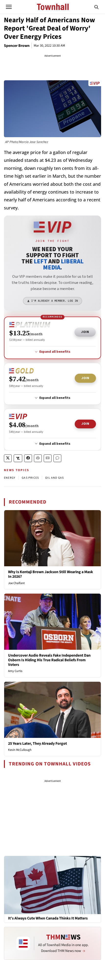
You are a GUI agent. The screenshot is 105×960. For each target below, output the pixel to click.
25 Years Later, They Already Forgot (37, 743)
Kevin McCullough (20, 750)
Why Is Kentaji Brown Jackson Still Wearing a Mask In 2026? (50, 574)
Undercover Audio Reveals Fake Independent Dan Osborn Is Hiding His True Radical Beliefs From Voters (49, 660)
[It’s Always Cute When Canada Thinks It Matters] (52, 885)
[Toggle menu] (9, 7)
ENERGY (9, 478)
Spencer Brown (17, 45)
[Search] (96, 7)
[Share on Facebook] (28, 458)
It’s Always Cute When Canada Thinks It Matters (48, 918)
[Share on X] (8, 458)
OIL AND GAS (54, 478)
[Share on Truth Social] (18, 458)
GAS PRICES (30, 478)
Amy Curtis (15, 671)
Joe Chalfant (16, 583)
